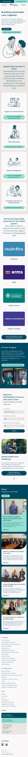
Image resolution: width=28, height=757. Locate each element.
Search (14, 431)
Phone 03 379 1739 (8, 721)
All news (5, 496)
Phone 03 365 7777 (8, 716)
